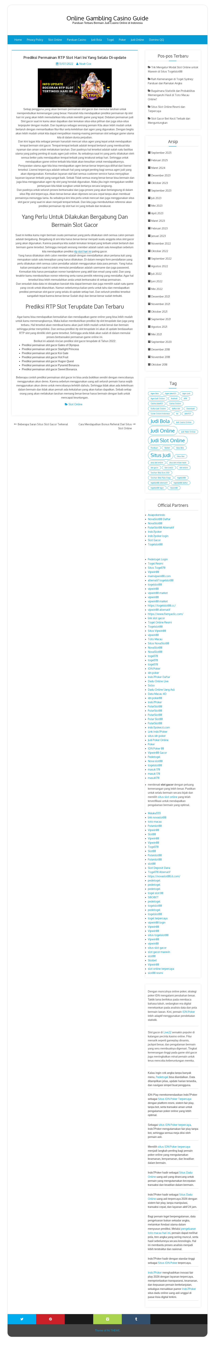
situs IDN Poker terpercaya (175, 1124)
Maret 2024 (158, 167)
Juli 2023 (156, 198)
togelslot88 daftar (181, 483)
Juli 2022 (156, 273)
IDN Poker (154, 668)
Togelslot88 (155, 544)
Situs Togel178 (156, 567)
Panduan (154, 448)
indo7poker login (158, 536)
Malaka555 (154, 813)
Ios (177, 413)
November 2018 (160, 357)
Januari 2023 (158, 236)
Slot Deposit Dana (159, 867)
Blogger (193, 1316)
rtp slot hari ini (82, 251)
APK (185, 398)
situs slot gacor (157, 947)
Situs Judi (161, 455)
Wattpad (164, 1316)
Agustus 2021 (159, 326)
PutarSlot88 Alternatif (161, 527)
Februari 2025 (159, 160)
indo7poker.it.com (159, 727)
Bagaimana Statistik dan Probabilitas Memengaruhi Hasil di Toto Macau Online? (171, 95)
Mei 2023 (156, 205)
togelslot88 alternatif (159, 483)
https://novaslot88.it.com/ (164, 876)
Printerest (50, 1319)
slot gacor (154, 467)
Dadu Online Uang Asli (161, 689)
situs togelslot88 (158, 935)
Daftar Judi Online (158, 408)
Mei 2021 (156, 334)
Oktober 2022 (159, 251)
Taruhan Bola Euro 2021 (160, 472)
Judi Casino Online (183, 422)
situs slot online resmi (177, 462)
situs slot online (157, 462)
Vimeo (107, 1319)
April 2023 (157, 213)
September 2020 (161, 342)
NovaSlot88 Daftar (159, 519)
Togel (110, 39)
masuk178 (153, 778)
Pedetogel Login (158, 559)
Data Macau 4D (157, 693)
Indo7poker (155, 531)
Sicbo (151, 685)
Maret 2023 (158, 220)
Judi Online (137, 39)
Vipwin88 (174, 488)
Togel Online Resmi (160, 622)
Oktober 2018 (159, 364)
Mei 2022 (157, 289)
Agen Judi (186, 393)
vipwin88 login (156, 922)
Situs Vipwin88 (157, 630)
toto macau (155, 821)
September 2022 (161, 258)
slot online (184, 467)
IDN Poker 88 (156, 748)
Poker (122, 39)
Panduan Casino (76, 39)
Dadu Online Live (158, 681)
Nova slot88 (155, 761)
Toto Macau (155, 639)
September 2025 (161, 152)
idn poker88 (155, 698)
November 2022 (161, 243)
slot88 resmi (155, 973)
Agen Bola (155, 393)
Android (174, 398)
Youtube (79, 1316)
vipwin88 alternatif (159, 609)
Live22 (167, 1032)
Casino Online (175, 403)
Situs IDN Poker (167, 1262)
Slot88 (152, 834)
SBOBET (153, 897)
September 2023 (161, 190)
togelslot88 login (157, 488)
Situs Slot (180, 456)
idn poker (153, 672)
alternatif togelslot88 (161, 580)
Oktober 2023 (159, 183)
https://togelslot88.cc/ (162, 605)
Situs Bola (180, 448)
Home (18, 39)
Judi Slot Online (168, 440)
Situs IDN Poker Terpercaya (174, 1099)
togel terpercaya (157, 918)
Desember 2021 (160, 296)
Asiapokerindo (156, 515)
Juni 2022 (156, 281)
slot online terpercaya (161, 968)
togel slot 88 (155, 893)
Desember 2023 (160, 175)
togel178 (153, 656)
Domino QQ (156, 39)
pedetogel (154, 880)
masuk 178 (154, 769)
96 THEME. (113, 1330)
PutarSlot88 (155, 706)
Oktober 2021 (159, 311)
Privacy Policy (35, 39)
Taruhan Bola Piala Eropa (161, 478)
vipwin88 (153, 588)
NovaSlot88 (155, 523)
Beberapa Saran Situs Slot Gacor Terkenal (43, 424)
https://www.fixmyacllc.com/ (165, 614)
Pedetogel (154, 757)
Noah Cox (85, 63)
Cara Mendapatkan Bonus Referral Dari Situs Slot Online (105, 426)
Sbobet (167, 448)
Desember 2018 (160, 349)
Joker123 (188, 413)
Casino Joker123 (157, 403)
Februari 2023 (159, 228)
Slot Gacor (154, 540)
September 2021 (161, 319)
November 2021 (160, 304)
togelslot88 (181, 478)
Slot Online (55, 39)
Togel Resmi (155, 563)
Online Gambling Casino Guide (107, 18)
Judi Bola (96, 39)
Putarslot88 (155, 825)
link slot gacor (156, 618)
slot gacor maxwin (159, 952)
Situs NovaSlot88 (158, 643)
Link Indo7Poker (157, 731)
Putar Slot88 (155, 719)
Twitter (22, 1319)
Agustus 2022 (159, 266)
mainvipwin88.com (159, 576)
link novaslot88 (157, 817)
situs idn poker (157, 735)
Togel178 (153, 846)
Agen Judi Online (158, 398)
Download (190, 408)
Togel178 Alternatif (159, 872)
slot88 (152, 863)
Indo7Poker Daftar (159, 677)
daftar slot (176, 408)
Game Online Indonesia (160, 413)
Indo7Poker (155, 702)
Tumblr (136, 1319)
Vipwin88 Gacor (157, 752)
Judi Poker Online (188, 432)
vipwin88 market (158, 593)
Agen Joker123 (170, 393)
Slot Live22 (169, 467)
